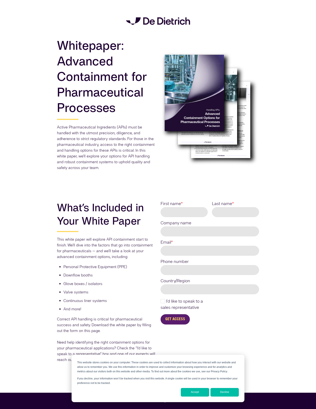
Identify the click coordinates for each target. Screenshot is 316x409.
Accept (195, 392)
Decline (224, 392)
